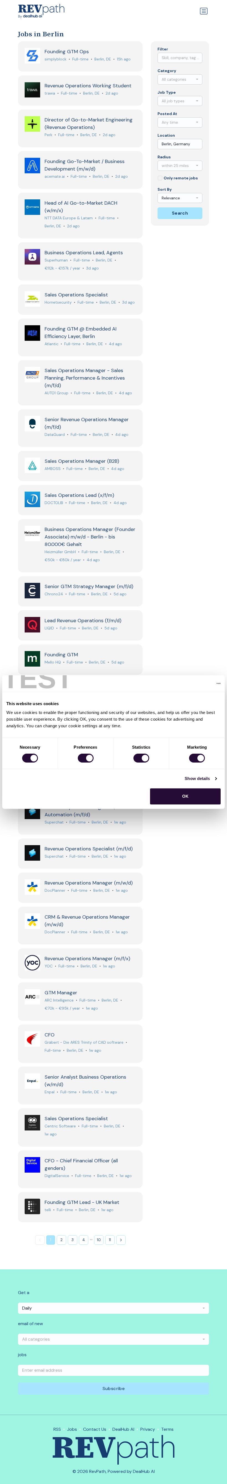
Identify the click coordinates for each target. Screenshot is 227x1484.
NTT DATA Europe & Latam (69, 217)
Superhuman (56, 260)
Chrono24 (54, 593)
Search (180, 213)
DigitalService (57, 1175)
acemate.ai (55, 176)
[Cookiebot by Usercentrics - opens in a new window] (196, 683)
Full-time (80, 59)
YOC (49, 966)
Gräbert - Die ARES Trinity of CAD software (84, 1042)
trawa (50, 93)
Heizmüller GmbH (60, 551)
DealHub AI (123, 1429)
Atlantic (51, 343)
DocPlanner (55, 890)
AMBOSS (53, 468)
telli (48, 1209)
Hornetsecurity (58, 302)
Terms (167, 1429)
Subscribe (113, 1388)
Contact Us (94, 1429)
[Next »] (121, 1240)
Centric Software (60, 1126)
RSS (57, 1429)
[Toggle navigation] (203, 11)
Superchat (54, 822)
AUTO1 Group (56, 392)
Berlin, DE (102, 59)
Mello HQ (53, 662)
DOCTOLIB (54, 502)
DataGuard (55, 434)
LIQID (49, 628)
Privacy (147, 1429)
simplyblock (55, 59)
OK (185, 796)
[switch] (86, 758)
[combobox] (180, 79)
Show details (197, 778)
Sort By (165, 189)
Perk (48, 134)
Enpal (50, 1091)
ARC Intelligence (59, 1000)
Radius (164, 156)
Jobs (72, 1429)
